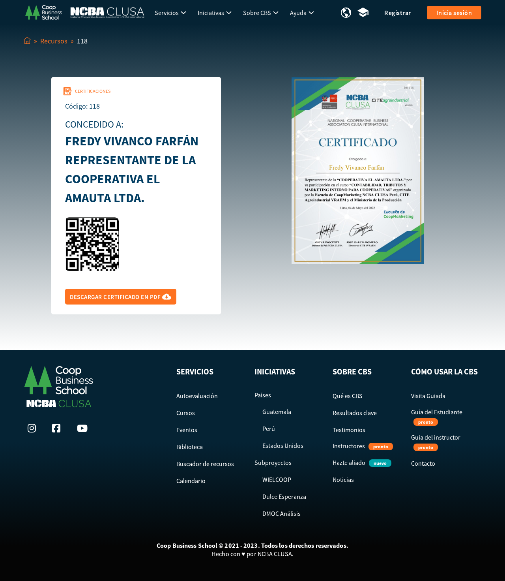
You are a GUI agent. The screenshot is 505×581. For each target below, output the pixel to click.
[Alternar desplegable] (183, 12)
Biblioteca (189, 447)
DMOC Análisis (281, 513)
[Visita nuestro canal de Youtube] (83, 428)
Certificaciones (92, 91)
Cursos (185, 413)
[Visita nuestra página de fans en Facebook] (58, 428)
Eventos (186, 430)
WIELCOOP (276, 479)
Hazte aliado (360, 462)
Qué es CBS (348, 396)
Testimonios (349, 430)
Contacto (423, 463)
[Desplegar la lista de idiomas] (346, 12)
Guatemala (276, 412)
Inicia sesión (454, 13)
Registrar (397, 13)
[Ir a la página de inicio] (43, 11)
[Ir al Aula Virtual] (362, 13)
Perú (268, 428)
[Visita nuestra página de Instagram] (34, 428)
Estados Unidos (282, 445)
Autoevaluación (197, 396)
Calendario (191, 481)
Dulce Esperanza (284, 496)
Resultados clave (355, 413)
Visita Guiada (428, 396)
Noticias (343, 479)
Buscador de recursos (205, 464)
